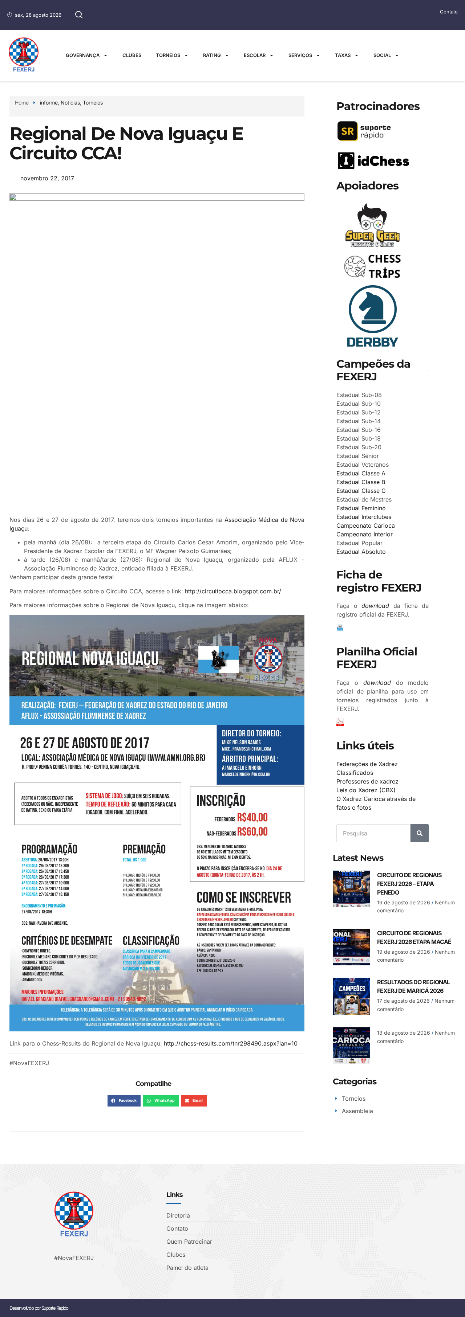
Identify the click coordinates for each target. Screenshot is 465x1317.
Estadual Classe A (360, 473)
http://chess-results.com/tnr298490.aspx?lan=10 (231, 1043)
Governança (83, 55)
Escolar (255, 55)
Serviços (300, 55)
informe (49, 102)
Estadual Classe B (360, 482)
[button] (124, 1101)
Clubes (131, 55)
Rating (212, 55)
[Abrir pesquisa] (79, 15)
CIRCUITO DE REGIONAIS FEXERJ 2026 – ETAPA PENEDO (409, 883)
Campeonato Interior (364, 534)
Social (382, 55)
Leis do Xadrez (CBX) (366, 790)
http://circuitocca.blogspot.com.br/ (233, 591)
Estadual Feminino (361, 508)
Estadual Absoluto (361, 551)
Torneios (168, 55)
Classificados (354, 772)
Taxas (343, 55)
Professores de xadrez (367, 781)
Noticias (70, 102)
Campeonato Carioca (365, 525)
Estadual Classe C (361, 490)
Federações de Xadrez (367, 764)
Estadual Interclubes (363, 516)
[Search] (420, 833)
